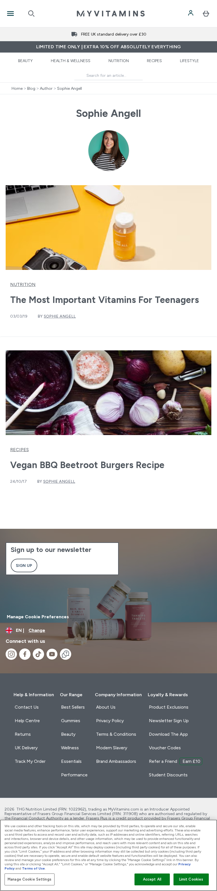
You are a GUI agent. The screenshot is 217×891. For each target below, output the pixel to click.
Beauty (25, 60)
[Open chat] (65, 654)
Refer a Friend (174, 761)
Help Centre (27, 720)
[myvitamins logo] (111, 13)
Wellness (70, 747)
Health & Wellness (70, 60)
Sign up (24, 565)
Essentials (71, 761)
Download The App (168, 734)
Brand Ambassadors (116, 761)
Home (17, 88)
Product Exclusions (168, 707)
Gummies (70, 720)
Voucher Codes (165, 747)
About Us (106, 707)
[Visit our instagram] (11, 654)
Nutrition (118, 60)
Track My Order (30, 761)
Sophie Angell (69, 88)
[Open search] (31, 14)
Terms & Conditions (116, 734)
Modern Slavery (111, 747)
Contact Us (27, 707)
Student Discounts (168, 774)
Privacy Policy (110, 720)
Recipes (154, 60)
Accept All (152, 879)
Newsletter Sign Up (169, 720)
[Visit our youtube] (52, 654)
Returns (23, 734)
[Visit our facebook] (25, 654)
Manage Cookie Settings (29, 879)
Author (46, 88)
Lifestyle (189, 60)
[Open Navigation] (10, 13)
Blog (31, 88)
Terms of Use (33, 868)
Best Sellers (73, 707)
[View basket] (206, 13)
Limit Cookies (191, 879)
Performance (74, 774)
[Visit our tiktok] (38, 654)
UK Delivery (26, 747)
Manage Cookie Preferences (38, 616)
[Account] (191, 14)
